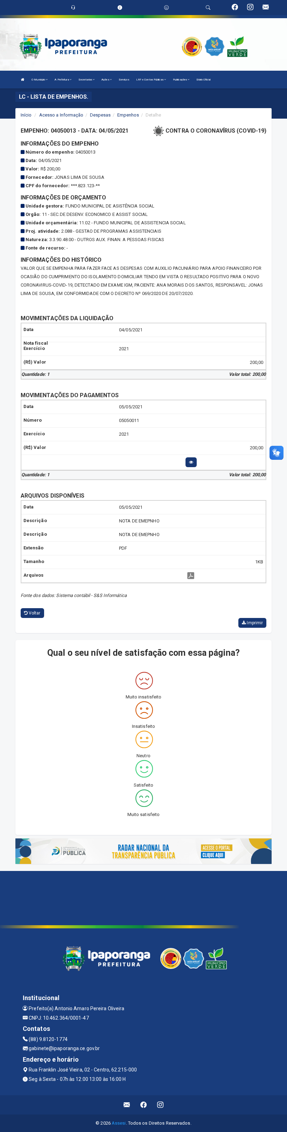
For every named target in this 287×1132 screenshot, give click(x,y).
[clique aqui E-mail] (127, 1105)
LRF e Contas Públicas (150, 79)
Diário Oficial (203, 79)
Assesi (119, 1123)
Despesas (100, 115)
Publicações (180, 79)
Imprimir (254, 622)
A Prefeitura (62, 79)
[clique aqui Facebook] (144, 1105)
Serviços (124, 79)
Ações (106, 79)
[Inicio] (23, 80)
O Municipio (38, 79)
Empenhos (128, 115)
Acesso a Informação (61, 115)
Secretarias (85, 79)
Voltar (34, 613)
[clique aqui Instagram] (160, 1105)
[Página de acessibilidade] (166, 7)
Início (26, 115)
